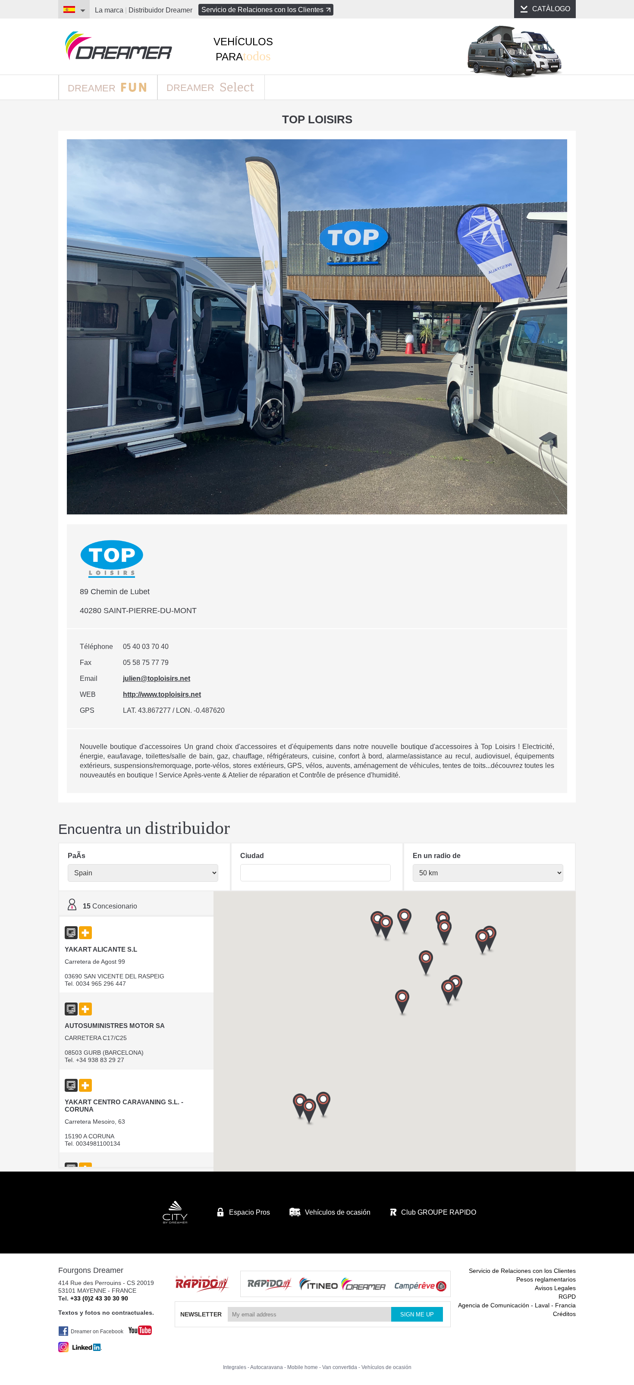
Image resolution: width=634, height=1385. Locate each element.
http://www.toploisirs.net (162, 694)
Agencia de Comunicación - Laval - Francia (517, 1305)
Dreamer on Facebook (97, 1332)
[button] (482, 943)
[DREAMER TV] (135, 1327)
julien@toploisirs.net (156, 678)
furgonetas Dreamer (119, 45)
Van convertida (339, 1367)
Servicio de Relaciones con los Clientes (262, 9)
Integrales (234, 1367)
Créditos (564, 1313)
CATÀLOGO (551, 9)
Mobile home (302, 1367)
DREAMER (93, 88)
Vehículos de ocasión (386, 1367)
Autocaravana (266, 1367)
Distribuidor (160, 10)
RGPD (567, 1296)
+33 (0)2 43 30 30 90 (99, 1298)
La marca (109, 10)
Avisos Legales (555, 1288)
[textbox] (315, 872)
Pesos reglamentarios (546, 1279)
